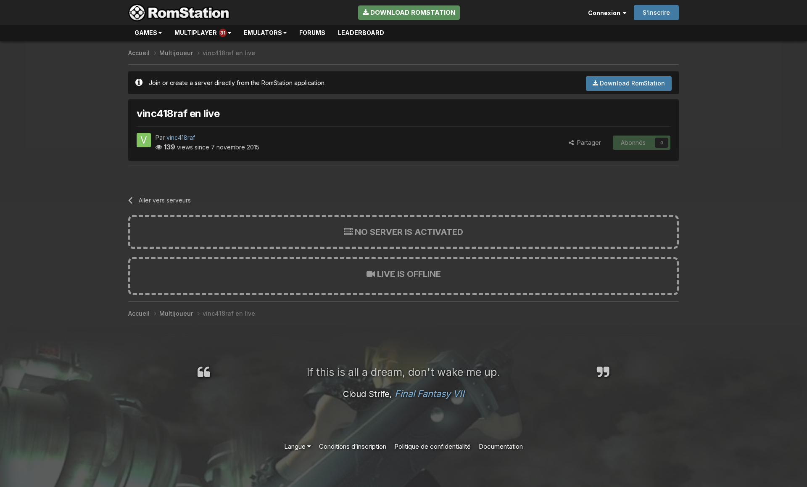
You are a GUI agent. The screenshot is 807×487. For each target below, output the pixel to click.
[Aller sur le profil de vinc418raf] (144, 140)
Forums (312, 32)
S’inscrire (656, 12)
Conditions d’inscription (352, 446)
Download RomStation (412, 12)
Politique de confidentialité (432, 446)
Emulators (263, 32)
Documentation (501, 446)
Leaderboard (361, 32)
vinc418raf (180, 137)
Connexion (605, 12)
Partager (587, 142)
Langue (295, 446)
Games (146, 32)
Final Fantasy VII (429, 393)
